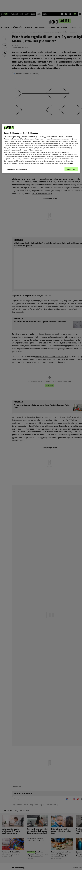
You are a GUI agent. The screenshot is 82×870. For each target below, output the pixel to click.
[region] (41, 148)
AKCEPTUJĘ (71, 169)
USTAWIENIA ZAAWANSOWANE (17, 169)
